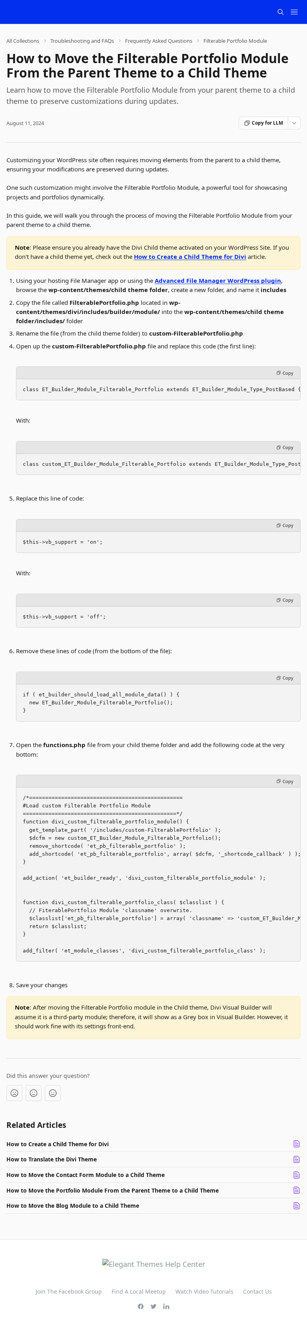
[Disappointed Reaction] (14, 1093)
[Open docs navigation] (294, 12)
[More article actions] (294, 123)
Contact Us (257, 1291)
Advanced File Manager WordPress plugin (218, 280)
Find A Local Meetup (139, 1291)
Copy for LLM (267, 122)
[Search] (280, 12)
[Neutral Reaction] (34, 1093)
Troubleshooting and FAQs (82, 40)
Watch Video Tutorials (204, 1291)
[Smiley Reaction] (53, 1093)
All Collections (22, 40)
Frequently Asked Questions (158, 40)
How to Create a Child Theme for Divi (190, 256)
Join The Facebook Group (69, 1291)
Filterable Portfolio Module (235, 40)
